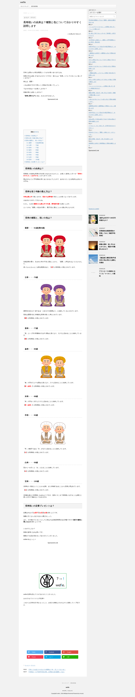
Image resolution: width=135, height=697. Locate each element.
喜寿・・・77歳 (32, 147)
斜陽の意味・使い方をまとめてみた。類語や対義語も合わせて (107, 246)
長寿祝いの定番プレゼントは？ (34, 162)
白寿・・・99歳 (32, 157)
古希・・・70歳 (32, 145)
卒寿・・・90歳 (32, 155)
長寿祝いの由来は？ (31, 135)
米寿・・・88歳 (32, 152)
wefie (23, 2)
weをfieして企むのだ (67, 690)
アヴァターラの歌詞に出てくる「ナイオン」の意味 (107, 273)
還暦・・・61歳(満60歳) (35, 143)
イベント (33, 665)
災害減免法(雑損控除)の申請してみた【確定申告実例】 (107, 233)
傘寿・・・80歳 (32, 150)
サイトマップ (24, 6)
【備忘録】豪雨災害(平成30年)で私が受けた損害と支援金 (107, 260)
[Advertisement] (52, 113)
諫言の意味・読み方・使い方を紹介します (101, 139)
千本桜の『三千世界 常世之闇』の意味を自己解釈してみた (46, 672)
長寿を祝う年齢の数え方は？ (33, 138)
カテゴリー (92, 10)
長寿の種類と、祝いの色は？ (33, 140)
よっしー (27, 665)
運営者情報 (34, 6)
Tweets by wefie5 (94, 209)
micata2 (82, 693)
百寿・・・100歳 (33, 159)
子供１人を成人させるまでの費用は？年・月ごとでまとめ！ (47, 669)
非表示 (36, 132)
